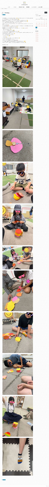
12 (39, 23)
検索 (45, 12)
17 (36, 24)
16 (46, 23)
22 (44, 24)
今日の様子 (4, 14)
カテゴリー (37, 14)
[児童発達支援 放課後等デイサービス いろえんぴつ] (24, 3)
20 (41, 24)
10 (36, 23)
